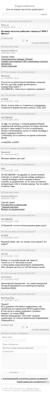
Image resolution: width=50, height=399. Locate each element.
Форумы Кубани (33, 388)
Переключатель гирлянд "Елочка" (17, 59)
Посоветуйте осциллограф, (14, 205)
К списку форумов (40, 43)
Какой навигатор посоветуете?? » (33, 382)
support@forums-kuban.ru (31, 390)
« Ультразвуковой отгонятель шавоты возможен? (24, 378)
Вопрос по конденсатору (13, 209)
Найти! (44, 14)
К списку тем (7, 38)
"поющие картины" (10, 207)
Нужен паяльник (9, 66)
